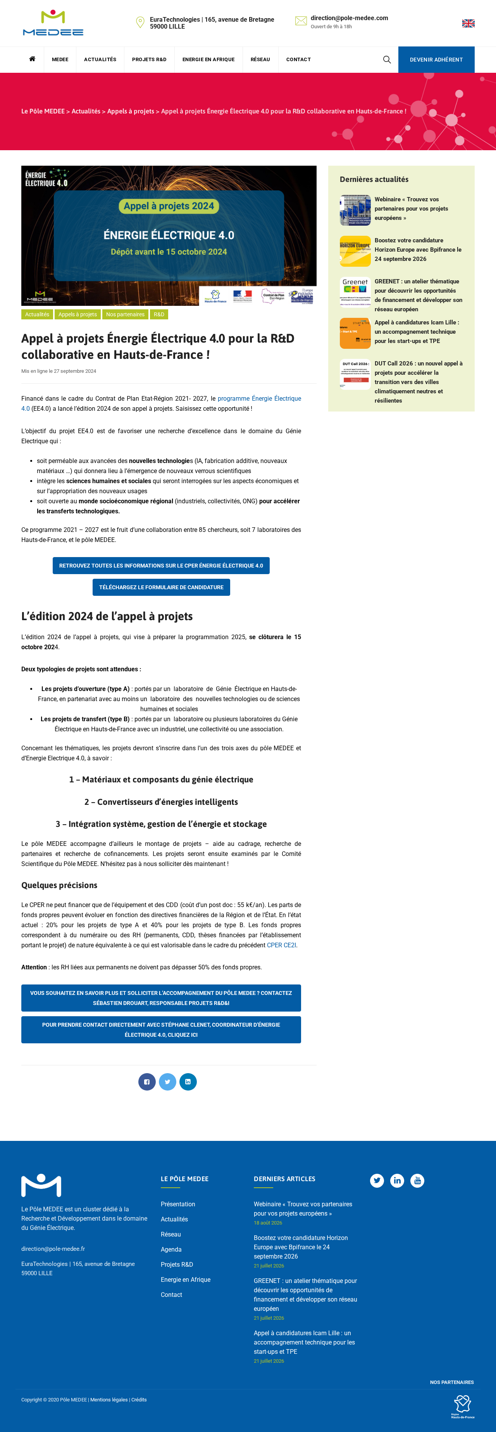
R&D (159, 314)
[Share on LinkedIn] (188, 1082)
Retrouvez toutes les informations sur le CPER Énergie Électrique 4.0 (161, 566)
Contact (298, 59)
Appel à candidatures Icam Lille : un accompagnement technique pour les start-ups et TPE (417, 332)
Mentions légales (109, 1400)
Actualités (100, 59)
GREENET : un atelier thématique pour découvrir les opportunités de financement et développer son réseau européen (418, 295)
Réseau (260, 59)
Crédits (139, 1400)
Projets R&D (149, 59)
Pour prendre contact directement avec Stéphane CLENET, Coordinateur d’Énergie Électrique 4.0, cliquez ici (161, 1030)
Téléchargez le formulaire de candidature (161, 587)
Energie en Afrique (209, 59)
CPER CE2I (281, 945)
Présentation (178, 1204)
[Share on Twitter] (167, 1082)
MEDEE (60, 59)
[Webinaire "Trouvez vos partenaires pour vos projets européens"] (355, 210)
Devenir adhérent (436, 59)
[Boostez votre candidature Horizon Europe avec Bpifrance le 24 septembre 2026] (355, 251)
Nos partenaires (125, 314)
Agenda (171, 1249)
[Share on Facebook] (147, 1082)
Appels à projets (78, 314)
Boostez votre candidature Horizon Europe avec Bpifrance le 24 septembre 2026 (418, 249)
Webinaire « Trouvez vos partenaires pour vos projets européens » (411, 208)
